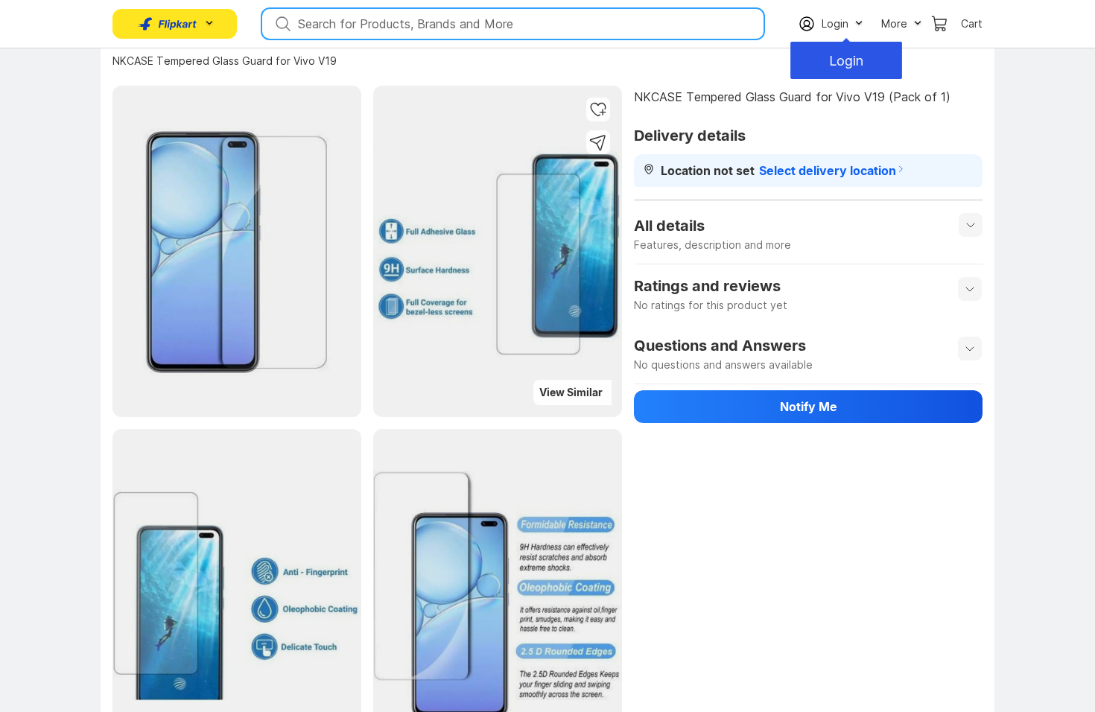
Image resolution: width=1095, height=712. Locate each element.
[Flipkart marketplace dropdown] (168, 24)
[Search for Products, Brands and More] (281, 24)
